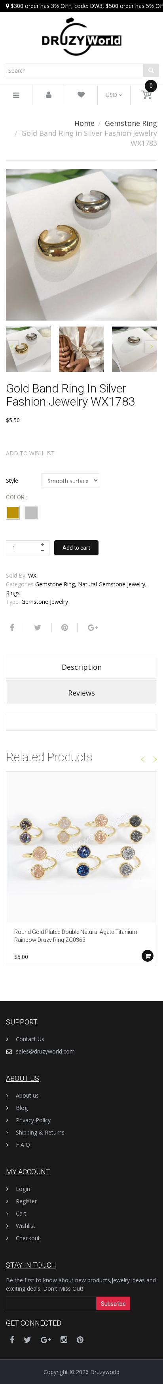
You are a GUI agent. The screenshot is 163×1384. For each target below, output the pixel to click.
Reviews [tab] (81, 693)
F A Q (23, 1144)
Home (84, 123)
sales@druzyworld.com (45, 1051)
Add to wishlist (30, 453)
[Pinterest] (80, 1339)
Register (26, 1201)
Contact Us (30, 1039)
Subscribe (113, 1304)
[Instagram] (64, 1339)
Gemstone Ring (131, 123)
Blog (22, 1107)
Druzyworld (104, 1372)
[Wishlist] (81, 95)
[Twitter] (37, 627)
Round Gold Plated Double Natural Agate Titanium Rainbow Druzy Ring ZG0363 (75, 936)
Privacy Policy (33, 1120)
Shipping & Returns (40, 1132)
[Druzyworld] (81, 29)
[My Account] (48, 95)
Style (12, 480)
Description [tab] (82, 667)
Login (23, 1189)
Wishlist (25, 1225)
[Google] (92, 627)
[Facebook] (11, 627)
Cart (21, 1213)
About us (27, 1095)
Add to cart (76, 548)
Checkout (28, 1238)
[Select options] (148, 956)
